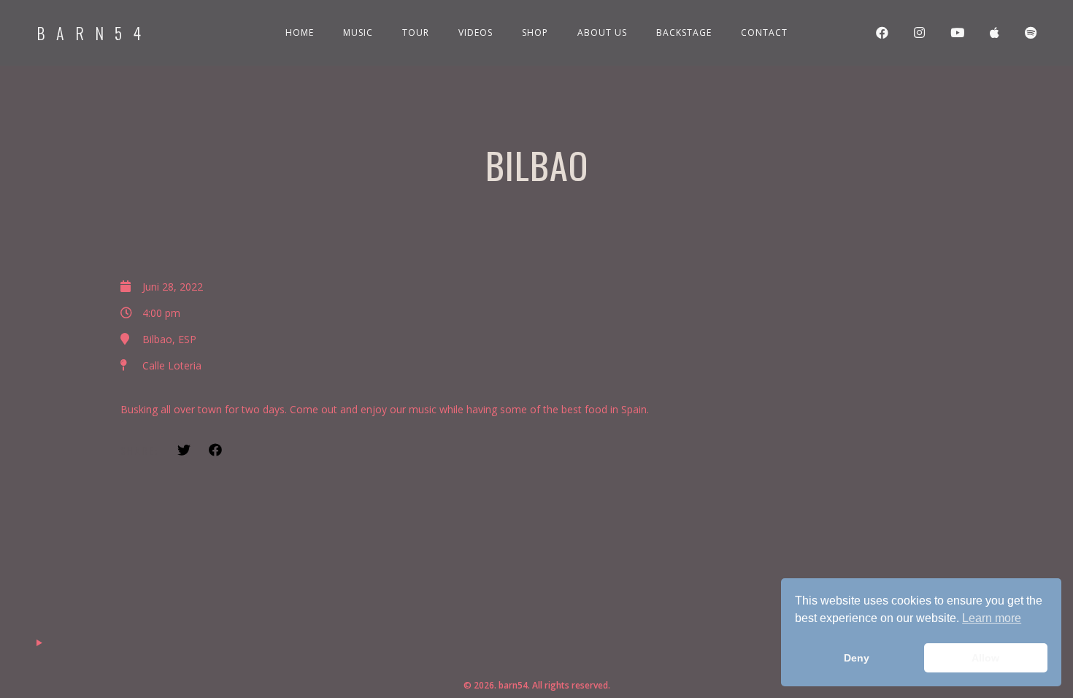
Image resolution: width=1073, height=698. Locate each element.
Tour (415, 32)
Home (299, 32)
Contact (764, 32)
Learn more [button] (991, 618)
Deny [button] (856, 658)
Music (358, 32)
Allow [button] (985, 658)
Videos (475, 32)
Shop (535, 32)
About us (602, 32)
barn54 (94, 33)
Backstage (684, 32)
